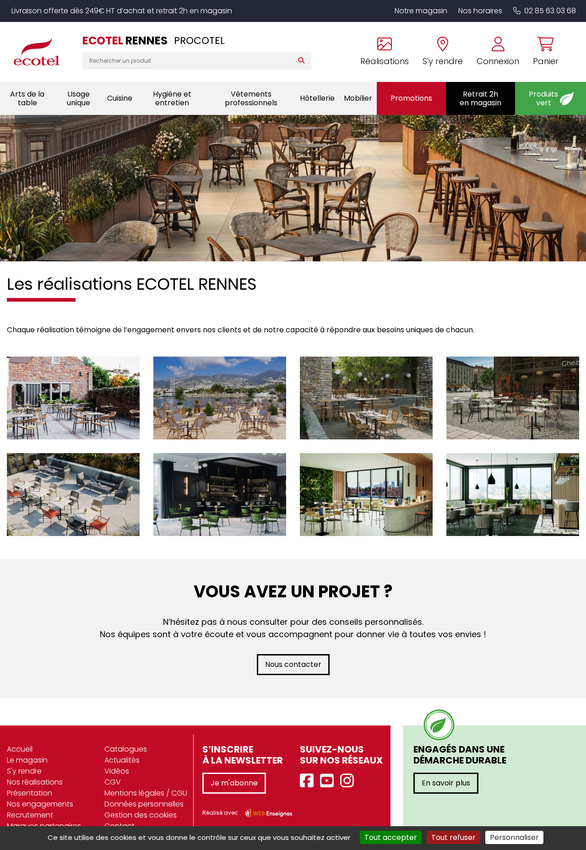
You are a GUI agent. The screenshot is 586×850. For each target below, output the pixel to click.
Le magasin (27, 760)
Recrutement (30, 815)
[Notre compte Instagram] (349, 781)
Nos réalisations (35, 782)
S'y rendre (24, 771)
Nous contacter (293, 664)
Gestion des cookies (140, 815)
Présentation (29, 793)
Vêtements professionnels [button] (251, 98)
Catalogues (125, 749)
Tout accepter (390, 837)
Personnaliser (514, 837)
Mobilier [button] (358, 98)
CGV (112, 782)
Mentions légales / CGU (145, 793)
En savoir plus (446, 783)
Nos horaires (480, 10)
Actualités (122, 760)
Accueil (20, 749)
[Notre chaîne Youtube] (329, 781)
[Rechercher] (303, 61)
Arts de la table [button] (27, 98)
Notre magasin (421, 10)
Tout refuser (453, 837)
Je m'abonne (234, 783)
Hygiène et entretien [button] (172, 98)
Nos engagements (40, 804)
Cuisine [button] (119, 98)
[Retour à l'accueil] (41, 51)
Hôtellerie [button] (317, 98)
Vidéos (116, 771)
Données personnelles (144, 804)
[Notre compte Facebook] (309, 781)
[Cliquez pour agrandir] (73, 391)
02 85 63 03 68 (550, 10)
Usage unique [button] (78, 98)
